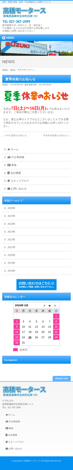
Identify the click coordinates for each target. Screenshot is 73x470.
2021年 (11, 247)
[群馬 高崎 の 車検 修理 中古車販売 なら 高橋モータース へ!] (24, 13)
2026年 (11, 208)
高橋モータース (32, 461)
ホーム (14, 149)
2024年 (11, 223)
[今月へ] (50, 305)
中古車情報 (17, 157)
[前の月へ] (43, 305)
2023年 (11, 231)
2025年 (11, 216)
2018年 (11, 270)
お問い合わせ (18, 188)
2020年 (11, 255)
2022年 (11, 239)
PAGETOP (61, 378)
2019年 (11, 263)
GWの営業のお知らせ (14, 135)
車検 (13, 165)
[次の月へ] (56, 305)
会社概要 (15, 173)
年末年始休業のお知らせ (57, 135)
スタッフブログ (19, 180)
